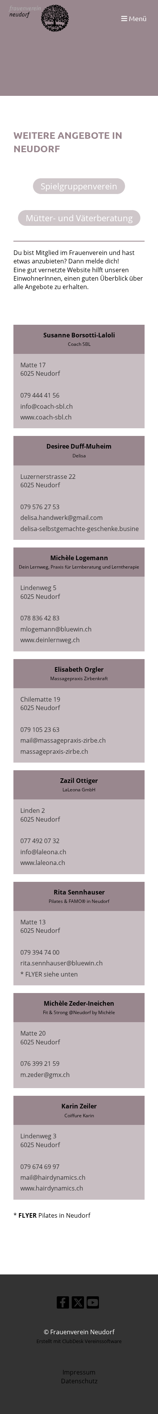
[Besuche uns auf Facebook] (63, 1304)
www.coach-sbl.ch (46, 417)
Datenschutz (79, 1381)
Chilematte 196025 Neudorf (40, 703)
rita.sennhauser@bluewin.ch (61, 963)
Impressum (79, 1372)
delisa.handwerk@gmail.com (61, 517)
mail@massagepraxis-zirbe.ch (63, 740)
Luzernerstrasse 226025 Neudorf (48, 480)
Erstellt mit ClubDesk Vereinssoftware (79, 1341)
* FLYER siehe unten (49, 974)
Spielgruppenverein (79, 186)
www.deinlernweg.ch (50, 640)
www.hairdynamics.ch (51, 1188)
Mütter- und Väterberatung (79, 218)
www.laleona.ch (42, 862)
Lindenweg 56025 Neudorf (40, 592)
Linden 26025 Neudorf (40, 814)
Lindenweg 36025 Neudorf (40, 1140)
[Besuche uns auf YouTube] (93, 1304)
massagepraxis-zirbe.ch (54, 751)
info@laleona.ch (43, 852)
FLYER (27, 1215)
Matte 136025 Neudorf (40, 926)
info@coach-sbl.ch (46, 406)
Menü (136, 18)
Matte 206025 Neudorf (40, 1037)
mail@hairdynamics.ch (53, 1177)
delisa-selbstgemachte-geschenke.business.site (88, 528)
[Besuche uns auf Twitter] (78, 1304)
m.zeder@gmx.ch (45, 1074)
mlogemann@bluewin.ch (56, 629)
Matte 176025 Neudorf (40, 369)
